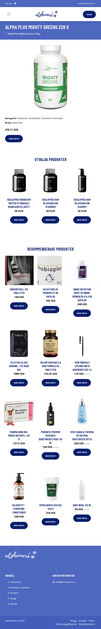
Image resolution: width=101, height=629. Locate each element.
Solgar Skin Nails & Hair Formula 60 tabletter (50, 366)
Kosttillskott (34, 118)
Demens (14, 592)
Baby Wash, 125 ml (82, 505)
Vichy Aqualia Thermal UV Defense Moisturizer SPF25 (82, 435)
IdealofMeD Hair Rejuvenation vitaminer (50, 203)
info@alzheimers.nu (86, 3)
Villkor (92, 620)
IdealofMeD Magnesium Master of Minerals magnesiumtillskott (19, 203)
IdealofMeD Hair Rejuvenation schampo (82, 203)
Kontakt (82, 620)
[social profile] (15, 3)
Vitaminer (22, 118)
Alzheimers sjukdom (20, 587)
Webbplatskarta (87, 624)
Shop (89, 14)
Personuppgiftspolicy (66, 624)
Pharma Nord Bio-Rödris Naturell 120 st (19, 435)
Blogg (13, 598)
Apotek (13, 603)
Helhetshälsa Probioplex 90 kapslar (50, 293)
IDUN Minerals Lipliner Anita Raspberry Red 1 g (82, 366)
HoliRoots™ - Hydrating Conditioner (19, 508)
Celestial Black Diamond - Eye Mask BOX (19, 366)
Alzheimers (15, 582)
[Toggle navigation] (8, 14)
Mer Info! (14, 138)
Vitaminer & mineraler (52, 118)
